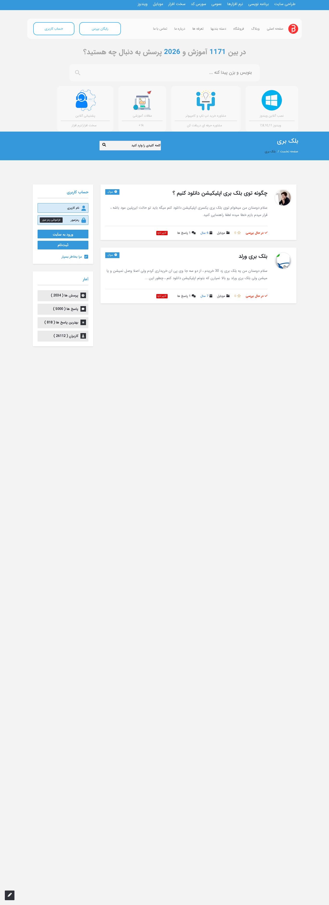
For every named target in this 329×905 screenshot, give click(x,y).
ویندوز (143, 4)
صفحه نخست (289, 151)
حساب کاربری (54, 28)
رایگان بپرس (100, 28)
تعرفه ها (198, 28)
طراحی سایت (285, 4)
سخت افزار (176, 4)
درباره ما (179, 28)
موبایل (158, 4)
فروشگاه (238, 28)
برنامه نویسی (258, 4)
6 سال (204, 232)
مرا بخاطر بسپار (72, 256)
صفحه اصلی (275, 28)
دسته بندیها (218, 28)
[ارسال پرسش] (9, 895)
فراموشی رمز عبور (51, 220)
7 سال (204, 296)
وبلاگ (255, 28)
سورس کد (198, 4)
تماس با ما (160, 28)
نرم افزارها (235, 4)
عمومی (216, 4)
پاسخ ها (184, 233)
